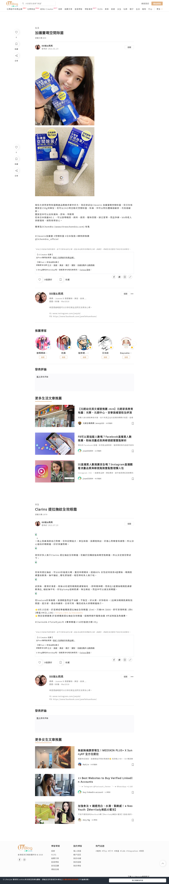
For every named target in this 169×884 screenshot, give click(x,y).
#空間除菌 (59, 235)
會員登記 (145, 3)
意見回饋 (55, 865)
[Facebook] (16, 176)
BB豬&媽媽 (47, 45)
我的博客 (77, 865)
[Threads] (16, 189)
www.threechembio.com (69, 226)
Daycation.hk (126, 353)
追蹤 (129, 47)
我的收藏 (77, 858)
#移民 (141, 850)
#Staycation (132, 850)
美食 (107, 9)
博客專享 (89, 9)
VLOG (100, 9)
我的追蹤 (77, 862)
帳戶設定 (77, 854)
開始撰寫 (157, 3)
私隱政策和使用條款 (70, 879)
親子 (132, 9)
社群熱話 (31, 9)
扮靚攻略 (81, 265)
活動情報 (91, 265)
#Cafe (122, 850)
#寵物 (98, 850)
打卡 (49, 265)
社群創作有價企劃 (14, 9)
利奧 (63, 353)
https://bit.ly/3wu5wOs (69, 612)
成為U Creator (46, 9)
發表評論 (42, 376)
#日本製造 (70, 235)
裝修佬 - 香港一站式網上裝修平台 (84, 353)
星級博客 (78, 9)
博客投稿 (55, 869)
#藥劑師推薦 (82, 235)
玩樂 (125, 9)
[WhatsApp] (16, 183)
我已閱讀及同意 (137, 880)
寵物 (144, 9)
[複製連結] (16, 196)
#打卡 (110, 850)
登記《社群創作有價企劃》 (64, 257)
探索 (60, 9)
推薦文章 (68, 9)
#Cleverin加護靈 (44, 235)
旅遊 (113, 9)
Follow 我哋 (85, 269)
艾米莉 (105, 353)
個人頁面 (77, 850)
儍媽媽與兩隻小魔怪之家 (43, 353)
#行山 (104, 850)
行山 (150, 9)
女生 (119, 9)
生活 (138, 9)
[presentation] (35, 343)
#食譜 (116, 850)
